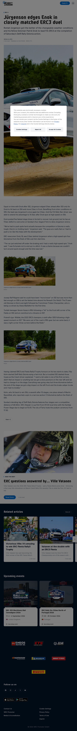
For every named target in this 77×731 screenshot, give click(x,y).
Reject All (38, 129)
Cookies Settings (21, 129)
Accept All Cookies (55, 129)
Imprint (23, 124)
